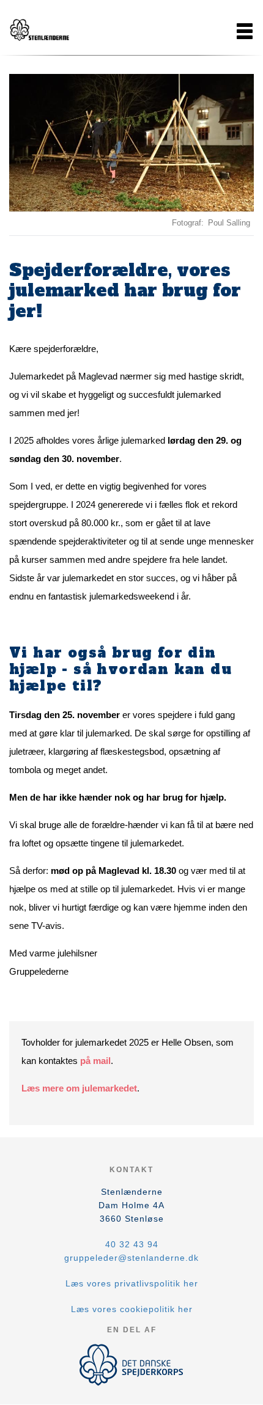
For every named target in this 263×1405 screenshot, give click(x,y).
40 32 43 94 (131, 1244)
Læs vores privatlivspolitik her (131, 1283)
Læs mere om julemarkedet (79, 1088)
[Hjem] (39, 31)
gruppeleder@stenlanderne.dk (131, 1258)
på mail (95, 1060)
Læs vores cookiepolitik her (132, 1309)
